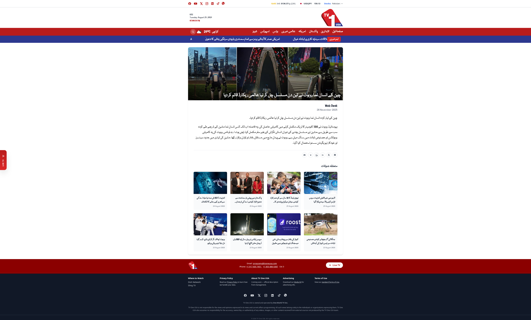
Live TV (336, 265)
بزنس (275, 31)
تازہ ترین (325, 31)
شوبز (255, 31)
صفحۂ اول (337, 31)
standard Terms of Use (330, 282)
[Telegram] (310, 154)
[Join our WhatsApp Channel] (223, 3)
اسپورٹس (264, 31)
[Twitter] (328, 154)
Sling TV (192, 285)
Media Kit (297, 282)
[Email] (304, 154)
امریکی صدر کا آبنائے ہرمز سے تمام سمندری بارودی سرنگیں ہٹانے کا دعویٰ (258, 39)
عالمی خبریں (288, 31)
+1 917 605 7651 (254, 266)
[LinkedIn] (322, 154)
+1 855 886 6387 (270, 266)
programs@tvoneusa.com (265, 263)
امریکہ (302, 31)
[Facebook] (334, 154)
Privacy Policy (232, 282)
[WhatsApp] (316, 154)
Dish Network (194, 282)
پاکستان (313, 31)
